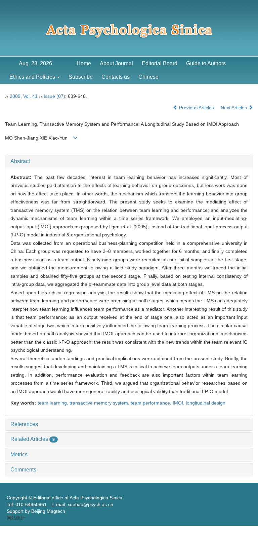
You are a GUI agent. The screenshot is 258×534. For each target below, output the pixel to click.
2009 (15, 96)
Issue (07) (54, 96)
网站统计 (16, 518)
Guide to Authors (206, 63)
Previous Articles (196, 107)
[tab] (129, 161)
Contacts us (115, 77)
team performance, (152, 403)
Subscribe (81, 77)
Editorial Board (159, 63)
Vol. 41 (30, 96)
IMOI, (179, 403)
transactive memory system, (100, 403)
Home (84, 63)
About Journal (116, 63)
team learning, (54, 403)
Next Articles (234, 107)
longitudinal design (205, 403)
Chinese (148, 77)
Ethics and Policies (32, 77)
